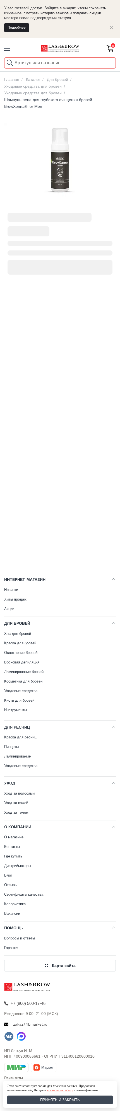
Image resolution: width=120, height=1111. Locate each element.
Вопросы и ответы (19, 938)
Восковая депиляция (21, 662)
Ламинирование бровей (24, 672)
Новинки (11, 590)
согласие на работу (60, 1090)
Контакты (12, 847)
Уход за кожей (16, 803)
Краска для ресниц (20, 737)
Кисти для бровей (19, 700)
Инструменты (15, 710)
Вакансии (12, 913)
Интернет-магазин (24, 579)
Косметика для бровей (23, 681)
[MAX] (21, 1036)
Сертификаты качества (23, 894)
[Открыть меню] (7, 48)
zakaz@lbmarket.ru (30, 1024)
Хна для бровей (17, 633)
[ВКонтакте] (8, 1036)
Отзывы (10, 885)
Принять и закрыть (60, 1100)
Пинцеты (11, 747)
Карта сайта (64, 965)
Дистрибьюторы (17, 866)
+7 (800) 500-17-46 (28, 1003)
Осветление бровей (20, 653)
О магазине (13, 837)
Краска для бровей (20, 643)
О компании (17, 827)
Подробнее (17, 27)
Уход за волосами (19, 793)
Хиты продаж (15, 599)
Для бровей (17, 623)
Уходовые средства (20, 691)
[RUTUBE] (33, 1036)
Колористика (15, 904)
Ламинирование (17, 756)
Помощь (13, 928)
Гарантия (11, 948)
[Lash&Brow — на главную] (60, 48)
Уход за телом (16, 812)
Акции (9, 609)
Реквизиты (13, 1078)
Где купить (13, 856)
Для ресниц (17, 727)
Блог (8, 875)
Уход (9, 783)
